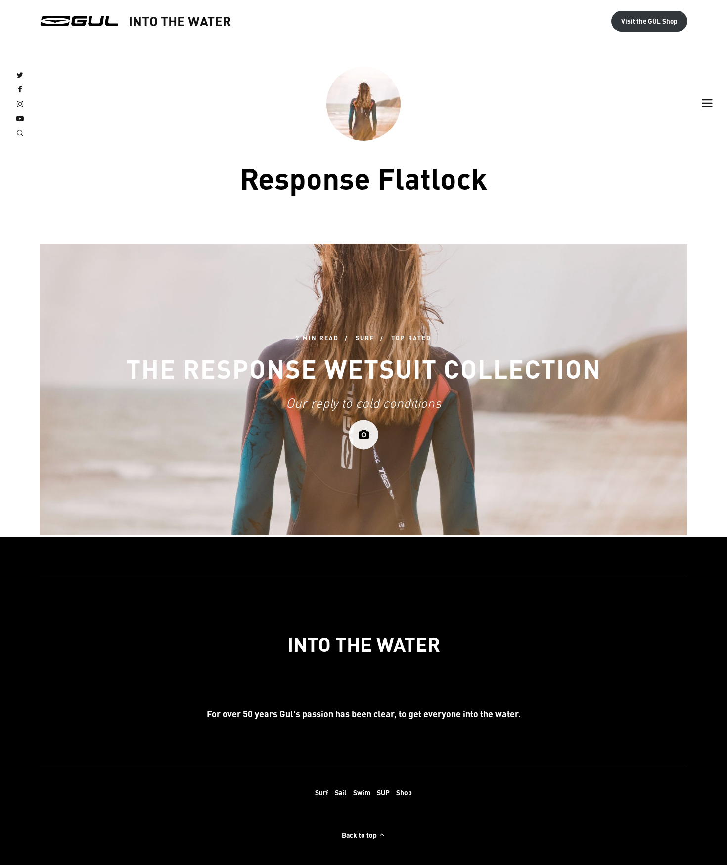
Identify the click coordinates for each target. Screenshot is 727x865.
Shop (404, 792)
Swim (361, 792)
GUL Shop (649, 21)
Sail (341, 792)
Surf (321, 792)
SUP (383, 792)
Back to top (360, 835)
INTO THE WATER (180, 20)
